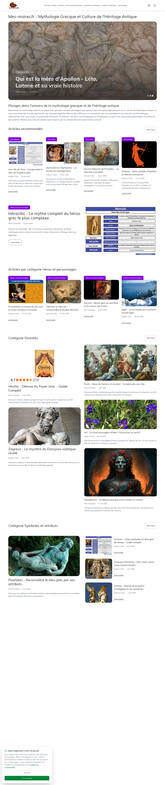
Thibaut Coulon (21, 92)
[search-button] (149, 5)
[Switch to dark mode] (155, 5)
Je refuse (27, 773)
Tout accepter (27, 778)
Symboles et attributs (92, 5)
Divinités (61, 5)
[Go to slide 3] (152, 96)
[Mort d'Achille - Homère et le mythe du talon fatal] (82, 61)
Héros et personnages (74, 5)
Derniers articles (50, 5)
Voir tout (150, 129)
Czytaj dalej (15, 242)
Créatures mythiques (109, 5)
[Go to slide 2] (150, 95)
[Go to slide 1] (148, 95)
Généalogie (122, 5)
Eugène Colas (13, 176)
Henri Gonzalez (51, 314)
